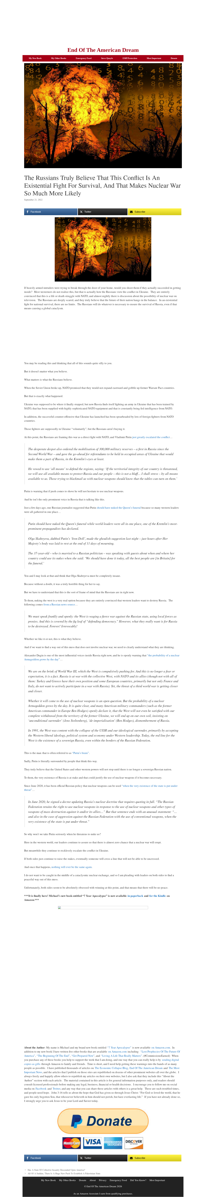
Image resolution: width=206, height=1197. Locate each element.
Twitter (56, 1088)
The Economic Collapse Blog (111, 1068)
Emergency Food (83, 58)
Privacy (103, 1180)
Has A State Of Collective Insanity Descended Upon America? (56, 1169)
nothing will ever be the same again (72, 867)
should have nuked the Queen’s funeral (119, 507)
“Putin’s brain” (80, 753)
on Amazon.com (160, 1047)
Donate (174, 58)
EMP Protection (130, 58)
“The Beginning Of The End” (53, 1056)
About (92, 1180)
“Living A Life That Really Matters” (121, 1056)
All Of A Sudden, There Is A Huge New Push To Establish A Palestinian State (64, 1173)
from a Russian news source (59, 604)
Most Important (154, 58)
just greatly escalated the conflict (151, 437)
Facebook (41, 1088)
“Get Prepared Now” (83, 1056)
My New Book (35, 58)
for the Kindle (157, 896)
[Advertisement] (103, 22)
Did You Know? (138, 1180)
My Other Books (58, 58)
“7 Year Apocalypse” (119, 1047)
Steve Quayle (107, 58)
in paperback (135, 896)
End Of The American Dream (103, 50)
